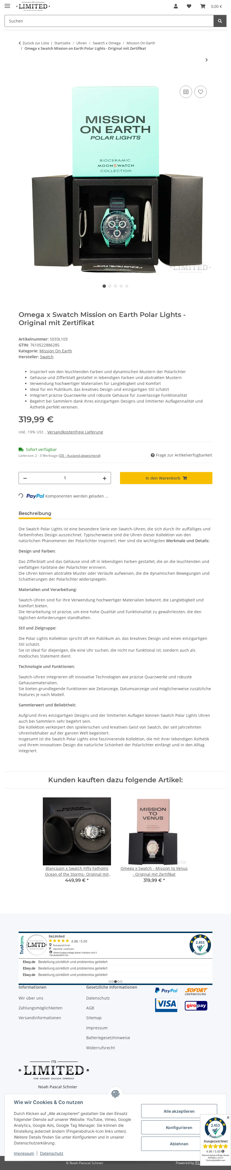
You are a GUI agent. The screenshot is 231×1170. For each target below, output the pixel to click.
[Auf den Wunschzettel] (200, 92)
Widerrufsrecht (100, 1047)
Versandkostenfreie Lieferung (75, 432)
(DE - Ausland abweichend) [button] (80, 455)
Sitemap (94, 1017)
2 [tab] (110, 286)
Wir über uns (31, 998)
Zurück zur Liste (36, 42)
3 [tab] (115, 286)
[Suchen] (220, 21)
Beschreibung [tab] (35, 513)
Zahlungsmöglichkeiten (41, 1008)
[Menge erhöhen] (104, 478)
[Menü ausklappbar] (7, 3)
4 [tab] (121, 286)
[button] (175, 6)
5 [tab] (126, 286)
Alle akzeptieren (179, 1111)
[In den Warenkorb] (23, 78)
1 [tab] (104, 286)
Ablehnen (179, 1143)
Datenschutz (51, 1153)
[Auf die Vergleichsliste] (186, 92)
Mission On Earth (55, 350)
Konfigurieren (179, 1127)
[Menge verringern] (25, 478)
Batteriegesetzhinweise (108, 1037)
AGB (90, 1008)
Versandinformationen (40, 1017)
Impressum (24, 1153)
